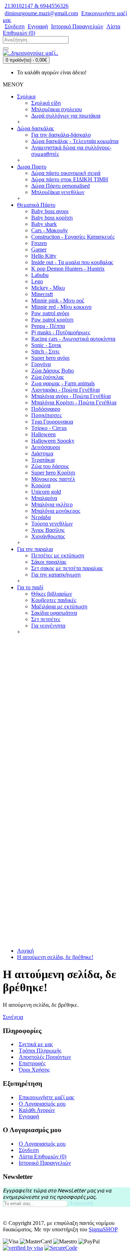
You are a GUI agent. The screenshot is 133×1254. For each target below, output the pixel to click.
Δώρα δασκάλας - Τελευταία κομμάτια (74, 141)
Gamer (38, 249)
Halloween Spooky (52, 441)
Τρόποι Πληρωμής (40, 1051)
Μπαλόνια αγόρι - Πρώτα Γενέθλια (71, 396)
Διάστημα (42, 453)
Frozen (39, 243)
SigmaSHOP (103, 1229)
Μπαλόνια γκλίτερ (52, 504)
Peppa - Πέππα (48, 326)
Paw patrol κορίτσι (52, 320)
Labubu (40, 275)
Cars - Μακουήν (49, 230)
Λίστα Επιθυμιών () (42, 1156)
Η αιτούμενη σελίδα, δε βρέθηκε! (55, 957)
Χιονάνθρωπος (48, 536)
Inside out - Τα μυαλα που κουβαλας (72, 262)
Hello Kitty (43, 256)
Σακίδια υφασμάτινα (54, 613)
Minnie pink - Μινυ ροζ (57, 300)
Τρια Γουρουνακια (52, 422)
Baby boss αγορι (49, 211)
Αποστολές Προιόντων (45, 1057)
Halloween (43, 434)
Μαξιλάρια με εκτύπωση (59, 606)
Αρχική (25, 951)
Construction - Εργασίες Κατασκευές (73, 237)
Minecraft (42, 294)
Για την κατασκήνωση (56, 575)
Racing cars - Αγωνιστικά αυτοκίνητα (73, 339)
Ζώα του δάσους (50, 466)
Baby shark (44, 224)
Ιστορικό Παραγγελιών (45, 1163)
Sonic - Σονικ (46, 345)
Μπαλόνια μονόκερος (55, 511)
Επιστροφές (32, 1063)
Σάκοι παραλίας (48, 562)
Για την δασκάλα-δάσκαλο (61, 135)
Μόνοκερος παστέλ (53, 479)
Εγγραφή (29, 1116)
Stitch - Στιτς (45, 351)
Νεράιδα (41, 517)
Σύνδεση (29, 1150)
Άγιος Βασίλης (48, 530)
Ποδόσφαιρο (45, 409)
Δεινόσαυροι (45, 447)
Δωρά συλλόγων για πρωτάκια (65, 116)
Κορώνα (40, 485)
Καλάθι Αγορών (37, 1110)
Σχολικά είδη (46, 103)
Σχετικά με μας (36, 1044)
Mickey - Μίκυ (48, 288)
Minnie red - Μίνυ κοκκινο (61, 307)
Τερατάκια (43, 460)
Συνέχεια (13, 1017)
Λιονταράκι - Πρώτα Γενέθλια (65, 390)
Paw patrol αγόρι (50, 313)
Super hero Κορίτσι (53, 473)
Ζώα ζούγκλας (47, 377)
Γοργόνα (41, 364)
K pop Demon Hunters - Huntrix (68, 269)
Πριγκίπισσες (46, 415)
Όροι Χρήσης (34, 1070)
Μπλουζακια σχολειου (56, 109)
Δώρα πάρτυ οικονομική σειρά (65, 173)
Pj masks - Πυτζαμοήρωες (60, 332)
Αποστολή (81, 1203)
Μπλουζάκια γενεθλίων (57, 192)
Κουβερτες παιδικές (53, 600)
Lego (37, 281)
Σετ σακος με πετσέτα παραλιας (67, 568)
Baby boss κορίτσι (52, 218)
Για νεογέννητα (48, 626)
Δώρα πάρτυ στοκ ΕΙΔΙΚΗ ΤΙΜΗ (69, 179)
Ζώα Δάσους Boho (52, 371)
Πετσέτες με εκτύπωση (57, 555)
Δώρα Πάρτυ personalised (60, 186)
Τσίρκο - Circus (49, 428)
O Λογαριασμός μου (42, 1104)
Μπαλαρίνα (44, 498)
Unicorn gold (46, 492)
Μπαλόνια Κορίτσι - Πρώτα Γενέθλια (73, 402)
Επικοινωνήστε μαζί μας (46, 1097)
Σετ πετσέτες (45, 619)
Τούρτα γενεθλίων (52, 524)
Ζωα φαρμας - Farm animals (63, 383)
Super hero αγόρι (50, 358)
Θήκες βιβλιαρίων (51, 594)
